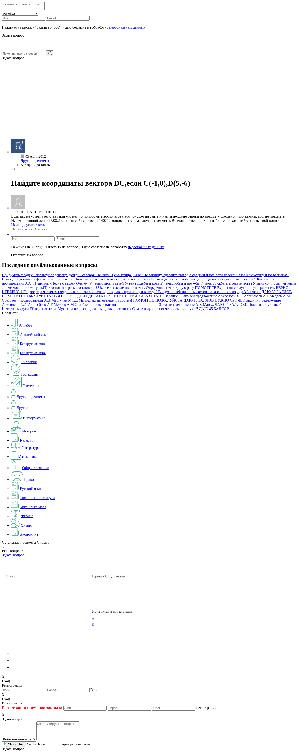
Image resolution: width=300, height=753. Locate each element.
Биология (29, 362)
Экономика (29, 534)
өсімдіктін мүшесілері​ (235, 279)
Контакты (21, 609)
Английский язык (34, 334)
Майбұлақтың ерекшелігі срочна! (105, 300)
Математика (28, 457)
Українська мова (33, 507)
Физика (27, 516)
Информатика (34, 418)
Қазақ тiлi (27, 440)
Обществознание (35, 468)
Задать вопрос (13, 58)
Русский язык (31, 489)
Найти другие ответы (28, 225)
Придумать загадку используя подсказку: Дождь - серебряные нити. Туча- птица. (67, 275)
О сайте (35, 609)
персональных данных (127, 27)
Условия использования (30, 667)
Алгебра (25, 325)
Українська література (37, 498)
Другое (22, 408)
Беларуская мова (33, 344)
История (29, 431)
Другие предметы (35, 161)
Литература (30, 448)
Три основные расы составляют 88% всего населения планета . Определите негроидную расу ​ (119, 288)
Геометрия (30, 386)
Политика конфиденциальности (37, 654)
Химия (26, 525)
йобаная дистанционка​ (200, 279)
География (29, 374)
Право (29, 480)
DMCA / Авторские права (32, 660)
